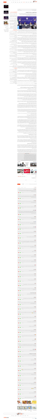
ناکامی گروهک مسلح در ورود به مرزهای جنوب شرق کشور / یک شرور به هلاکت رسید (13, 59)
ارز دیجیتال (7, 31)
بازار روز (32, 9)
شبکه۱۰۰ (19, 0)
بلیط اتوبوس (5, 31)
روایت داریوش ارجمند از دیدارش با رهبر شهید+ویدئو (13, 54)
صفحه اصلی (35, 9)
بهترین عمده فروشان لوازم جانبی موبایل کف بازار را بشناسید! (13, 74)
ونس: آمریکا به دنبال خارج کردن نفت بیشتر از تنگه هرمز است (13, 49)
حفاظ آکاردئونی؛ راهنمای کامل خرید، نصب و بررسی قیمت (13, 69)
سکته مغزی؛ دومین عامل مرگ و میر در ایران (13, 48)
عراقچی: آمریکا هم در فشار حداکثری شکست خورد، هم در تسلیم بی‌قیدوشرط (13, 40)
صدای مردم (13, 0)
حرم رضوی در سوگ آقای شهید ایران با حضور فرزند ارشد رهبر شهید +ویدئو (13, 66)
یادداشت (12, 0)
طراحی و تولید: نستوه (33, 418)
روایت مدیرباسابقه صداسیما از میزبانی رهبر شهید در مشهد (13, 37)
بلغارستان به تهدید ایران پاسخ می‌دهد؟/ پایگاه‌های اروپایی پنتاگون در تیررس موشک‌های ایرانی (13, 17)
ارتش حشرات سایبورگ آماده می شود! (13, 60)
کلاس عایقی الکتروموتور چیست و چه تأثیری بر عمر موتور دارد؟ (13, 75)
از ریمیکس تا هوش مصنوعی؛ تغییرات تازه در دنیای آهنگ (13, 83)
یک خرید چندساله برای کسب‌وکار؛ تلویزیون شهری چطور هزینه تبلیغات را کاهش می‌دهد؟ (13, 78)
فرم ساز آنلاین (7, 28)
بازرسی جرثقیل (6, 27)
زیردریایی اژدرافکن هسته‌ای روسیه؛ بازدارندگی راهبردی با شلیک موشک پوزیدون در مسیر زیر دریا (13, 23)
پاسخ (23, 192)
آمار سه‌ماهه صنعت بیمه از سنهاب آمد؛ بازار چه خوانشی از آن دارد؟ (13, 80)
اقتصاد (33, 9)
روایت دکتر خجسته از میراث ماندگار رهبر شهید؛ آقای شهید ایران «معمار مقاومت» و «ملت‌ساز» (13, 55)
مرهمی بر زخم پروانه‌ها (14, 65)
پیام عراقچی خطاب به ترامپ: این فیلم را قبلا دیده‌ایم (13, 57)
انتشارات (10, 0)
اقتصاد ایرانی (7, 30)
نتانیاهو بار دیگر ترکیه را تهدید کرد (13, 43)
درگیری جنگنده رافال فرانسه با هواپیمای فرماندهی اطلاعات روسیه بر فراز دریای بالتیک (13, 27)
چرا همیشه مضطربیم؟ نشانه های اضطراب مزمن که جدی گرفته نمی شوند (13, 77)
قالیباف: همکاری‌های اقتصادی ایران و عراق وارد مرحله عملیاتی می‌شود (13, 38)
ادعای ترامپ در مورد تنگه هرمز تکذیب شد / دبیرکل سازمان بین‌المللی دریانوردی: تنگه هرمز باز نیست (13, 42)
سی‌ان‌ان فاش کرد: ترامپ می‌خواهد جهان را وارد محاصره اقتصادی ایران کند (13, 28)
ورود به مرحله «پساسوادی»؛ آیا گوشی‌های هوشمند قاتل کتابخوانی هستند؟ (30, 154)
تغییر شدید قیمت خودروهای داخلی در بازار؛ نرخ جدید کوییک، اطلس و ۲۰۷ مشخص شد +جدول (13, 20)
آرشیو (8, 0)
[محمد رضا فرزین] (27, 22)
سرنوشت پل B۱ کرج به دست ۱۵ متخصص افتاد (12, 32)
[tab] (15, 12)
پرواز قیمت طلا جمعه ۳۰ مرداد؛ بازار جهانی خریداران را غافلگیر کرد (13, 25)
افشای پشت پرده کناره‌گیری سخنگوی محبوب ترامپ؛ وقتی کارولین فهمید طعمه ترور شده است (28, 160)
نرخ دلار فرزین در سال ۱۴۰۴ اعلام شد (31, 12)
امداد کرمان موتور (7, 29)
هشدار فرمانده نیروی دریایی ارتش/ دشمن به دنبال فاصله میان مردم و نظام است (13, 47)
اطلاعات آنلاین (35, 1)
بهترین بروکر (5, 30)
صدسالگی (17, 0)
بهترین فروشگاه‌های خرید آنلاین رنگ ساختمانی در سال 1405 (13, 72)
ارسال (18, 184)
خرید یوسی (4, 29)
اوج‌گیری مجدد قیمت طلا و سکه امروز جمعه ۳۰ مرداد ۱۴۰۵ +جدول (13, 22)
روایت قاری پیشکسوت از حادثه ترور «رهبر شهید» (13, 64)
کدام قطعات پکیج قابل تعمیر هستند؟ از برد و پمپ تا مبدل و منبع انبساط (13, 71)
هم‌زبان (15, 0)
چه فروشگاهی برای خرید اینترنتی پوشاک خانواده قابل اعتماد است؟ (13, 82)
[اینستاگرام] (5, 417)
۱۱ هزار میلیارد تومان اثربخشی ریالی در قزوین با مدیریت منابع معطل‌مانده (13, 52)
